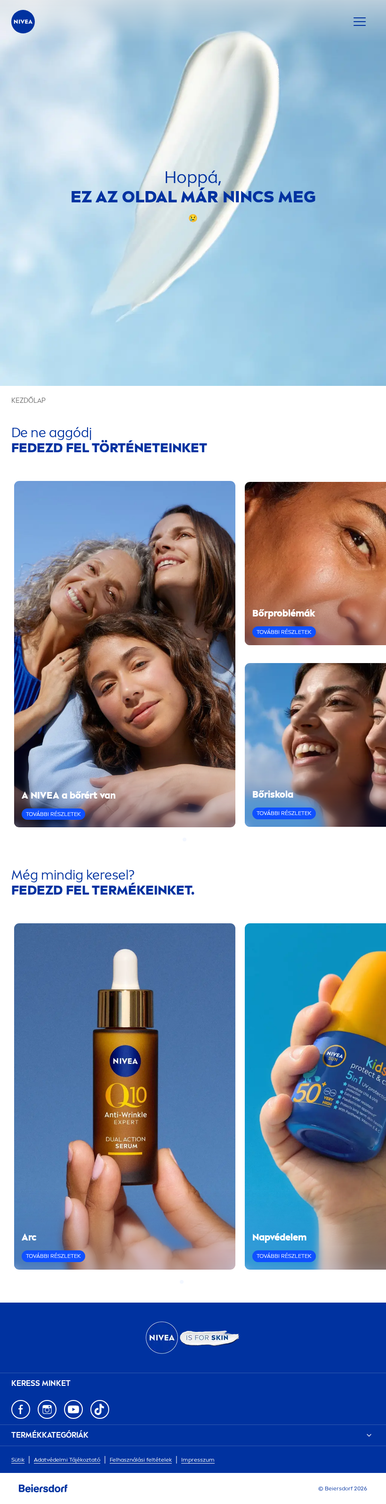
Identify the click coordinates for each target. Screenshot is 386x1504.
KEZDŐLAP (28, 401)
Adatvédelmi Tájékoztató (67, 1459)
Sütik (17, 1459)
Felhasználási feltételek (141, 1459)
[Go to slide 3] (196, 839)
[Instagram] (47, 1409)
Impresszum (198, 1459)
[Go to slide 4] (201, 839)
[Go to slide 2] (190, 839)
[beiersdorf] (43, 1488)
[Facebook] (20, 1409)
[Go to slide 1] (184, 839)
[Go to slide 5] (204, 1282)
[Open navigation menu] (360, 22)
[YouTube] (73, 1409)
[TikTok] (99, 1409)
